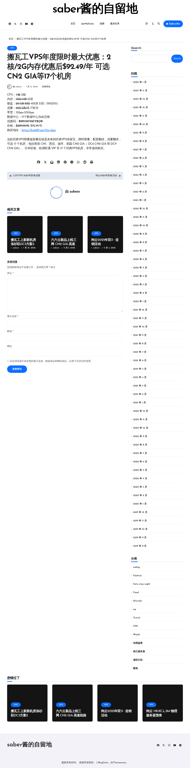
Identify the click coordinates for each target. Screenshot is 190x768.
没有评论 (46, 87)
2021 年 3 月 (140, 386)
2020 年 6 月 (140, 462)
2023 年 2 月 (140, 192)
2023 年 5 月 (140, 166)
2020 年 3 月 (140, 487)
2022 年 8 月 (140, 242)
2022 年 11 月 (140, 217)
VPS (12, 48)
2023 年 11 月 (140, 116)
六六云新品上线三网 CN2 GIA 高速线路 (64, 244)
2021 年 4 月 (140, 377)
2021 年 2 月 (140, 394)
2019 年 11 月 (140, 521)
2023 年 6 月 (140, 158)
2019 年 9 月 (140, 537)
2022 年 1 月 (140, 301)
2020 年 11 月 (140, 419)
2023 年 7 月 (140, 150)
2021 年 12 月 (140, 310)
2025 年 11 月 (140, 91)
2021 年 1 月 (139, 403)
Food (136, 592)
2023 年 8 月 (140, 141)
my (134, 609)
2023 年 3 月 (140, 183)
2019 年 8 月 (140, 546)
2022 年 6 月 (140, 259)
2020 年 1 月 (140, 504)
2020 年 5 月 (140, 470)
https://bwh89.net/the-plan (39, 130)
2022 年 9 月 (140, 234)
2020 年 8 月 (140, 445)
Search (136, 48)
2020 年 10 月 (140, 428)
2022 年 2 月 (140, 293)
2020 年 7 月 (140, 453)
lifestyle (137, 601)
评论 (10, 273)
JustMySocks (87, 24)
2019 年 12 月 (140, 512)
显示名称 (12, 316)
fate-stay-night (142, 584)
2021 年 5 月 (140, 369)
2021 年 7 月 (140, 352)
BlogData (103, 762)
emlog (136, 567)
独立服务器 (139, 651)
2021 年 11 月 (140, 318)
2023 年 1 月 (140, 200)
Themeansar (119, 762)
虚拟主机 (138, 660)
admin (75, 192)
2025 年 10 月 (140, 99)
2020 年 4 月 (140, 478)
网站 (9, 346)
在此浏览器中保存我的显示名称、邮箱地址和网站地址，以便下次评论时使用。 (51, 361)
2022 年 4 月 (140, 276)
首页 (73, 24)
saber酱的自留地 (95, 9)
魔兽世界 (114, 24)
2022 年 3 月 (140, 284)
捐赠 (102, 24)
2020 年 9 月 (140, 436)
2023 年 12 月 (140, 107)
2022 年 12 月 (140, 209)
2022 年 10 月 (140, 225)
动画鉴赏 (138, 643)
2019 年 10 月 (140, 529)
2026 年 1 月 (140, 82)
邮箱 (10, 331)
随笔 (135, 668)
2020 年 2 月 (140, 495)
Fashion (137, 575)
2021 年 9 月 (140, 335)
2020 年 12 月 (140, 411)
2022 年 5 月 (140, 268)
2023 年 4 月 (140, 175)
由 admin (17, 87)
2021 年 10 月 (140, 327)
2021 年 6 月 (140, 360)
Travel (136, 618)
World (136, 635)
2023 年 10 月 (140, 124)
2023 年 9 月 (140, 133)
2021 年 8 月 (140, 344)
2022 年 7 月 (140, 251)
